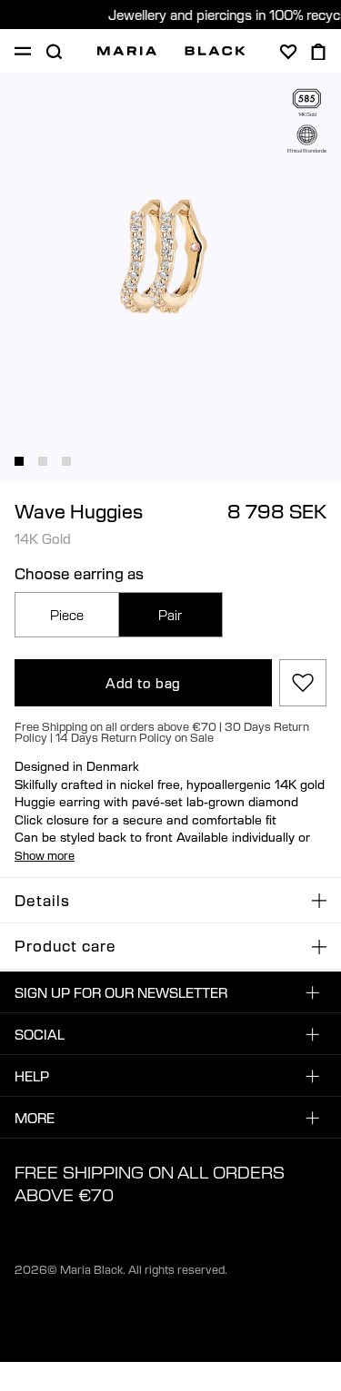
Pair (170, 615)
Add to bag (143, 683)
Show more (45, 855)
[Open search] (53, 52)
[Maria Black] (171, 50)
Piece (67, 615)
